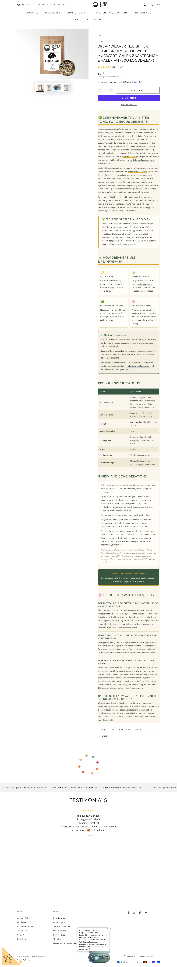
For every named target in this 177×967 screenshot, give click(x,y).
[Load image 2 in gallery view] (48, 88)
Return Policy (59, 922)
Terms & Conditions (61, 926)
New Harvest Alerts (61, 918)
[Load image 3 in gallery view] (57, 88)
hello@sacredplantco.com (138, 366)
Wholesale (21, 922)
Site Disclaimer (59, 930)
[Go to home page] (99, 5)
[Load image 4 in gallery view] (66, 88)
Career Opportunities (26, 926)
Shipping (101, 77)
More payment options (129, 104)
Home (101, 35)
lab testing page (147, 207)
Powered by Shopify (23, 960)
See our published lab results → (115, 362)
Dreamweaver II (130, 156)
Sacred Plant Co (104, 41)
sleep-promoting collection (144, 313)
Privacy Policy (59, 934)
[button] (144, 5)
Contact (20, 934)
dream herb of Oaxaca (137, 171)
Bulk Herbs (22, 939)
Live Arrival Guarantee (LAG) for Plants (69, 943)
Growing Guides (24, 918)
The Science (22, 930)
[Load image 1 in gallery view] (40, 88)
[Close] (20, 961)
